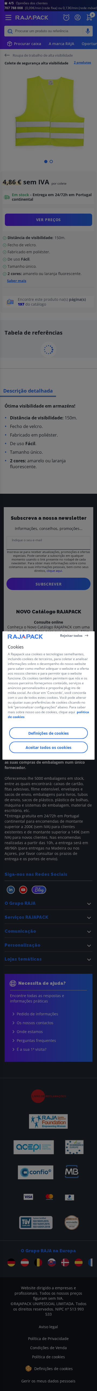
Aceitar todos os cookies (48, 747)
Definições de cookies (48, 733)
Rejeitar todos (71, 635)
